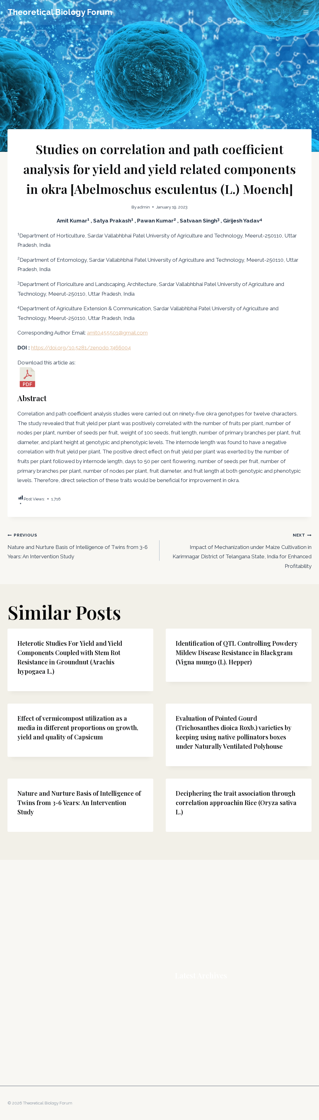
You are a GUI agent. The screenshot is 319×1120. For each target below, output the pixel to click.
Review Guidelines (26, 1040)
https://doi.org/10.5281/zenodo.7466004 (81, 347)
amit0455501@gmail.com (117, 333)
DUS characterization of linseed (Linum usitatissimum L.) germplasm (243, 1014)
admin (143, 206)
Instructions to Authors (30, 1014)
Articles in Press (23, 988)
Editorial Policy (23, 1006)
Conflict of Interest (26, 997)
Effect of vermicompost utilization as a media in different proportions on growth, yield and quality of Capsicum (77, 727)
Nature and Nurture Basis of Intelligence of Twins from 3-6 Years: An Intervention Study (77, 546)
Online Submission (26, 1023)
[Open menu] (306, 12)
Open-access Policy (28, 1032)
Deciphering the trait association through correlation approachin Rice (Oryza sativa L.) (236, 802)
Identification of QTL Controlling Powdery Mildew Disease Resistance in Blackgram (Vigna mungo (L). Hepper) (237, 652)
